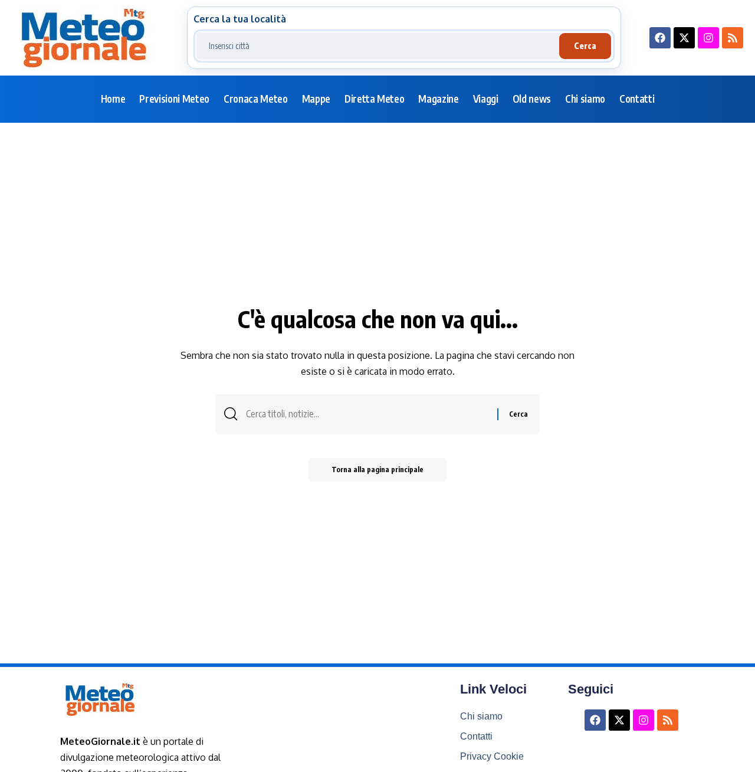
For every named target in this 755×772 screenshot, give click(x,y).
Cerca (585, 46)
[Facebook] (660, 37)
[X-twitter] (684, 37)
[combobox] (378, 46)
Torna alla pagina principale (377, 469)
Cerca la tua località (239, 19)
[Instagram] (708, 37)
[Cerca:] (367, 414)
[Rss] (732, 37)
